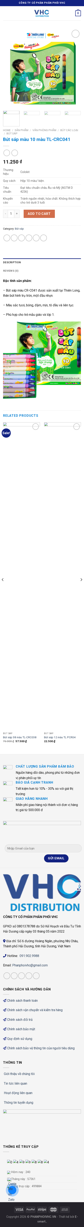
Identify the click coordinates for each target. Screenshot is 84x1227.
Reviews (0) (11, 270)
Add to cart (39, 214)
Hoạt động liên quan (18, 1093)
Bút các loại (69, 130)
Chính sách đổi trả (20, 1020)
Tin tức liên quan (15, 1083)
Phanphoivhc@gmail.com (30, 965)
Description (12, 262)
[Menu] (5, 13)
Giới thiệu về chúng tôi (19, 1074)
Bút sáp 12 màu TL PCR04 (60, 737)
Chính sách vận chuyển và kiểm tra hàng (35, 1010)
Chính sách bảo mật (21, 1029)
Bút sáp (12, 133)
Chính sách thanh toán (22, 1001)
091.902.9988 (29, 956)
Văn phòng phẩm (44, 130)
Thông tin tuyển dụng (18, 1103)
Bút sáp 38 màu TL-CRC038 (19, 737)
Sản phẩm (21, 130)
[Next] (74, 68)
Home (7, 130)
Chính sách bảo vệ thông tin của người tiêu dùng (41, 1048)
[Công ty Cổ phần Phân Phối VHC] (41, 13)
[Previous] (9, 68)
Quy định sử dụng (19, 1039)
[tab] (42, 262)
